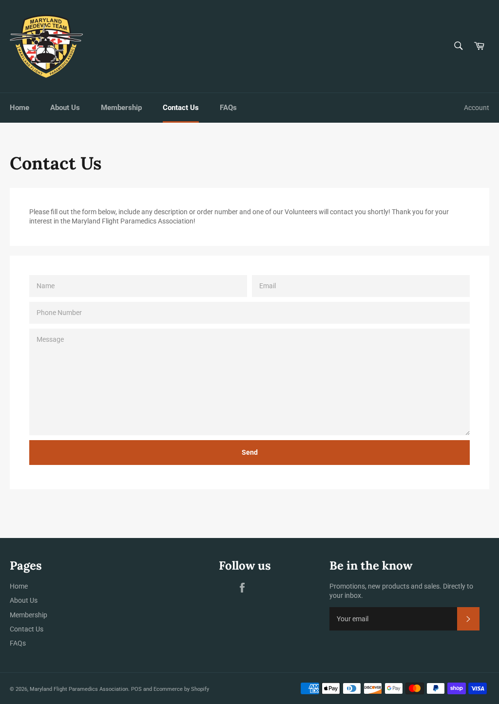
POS (136, 689)
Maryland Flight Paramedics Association (79, 689)
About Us (65, 107)
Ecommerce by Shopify (181, 689)
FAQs (228, 107)
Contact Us (181, 107)
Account (476, 107)
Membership (121, 107)
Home (19, 107)
